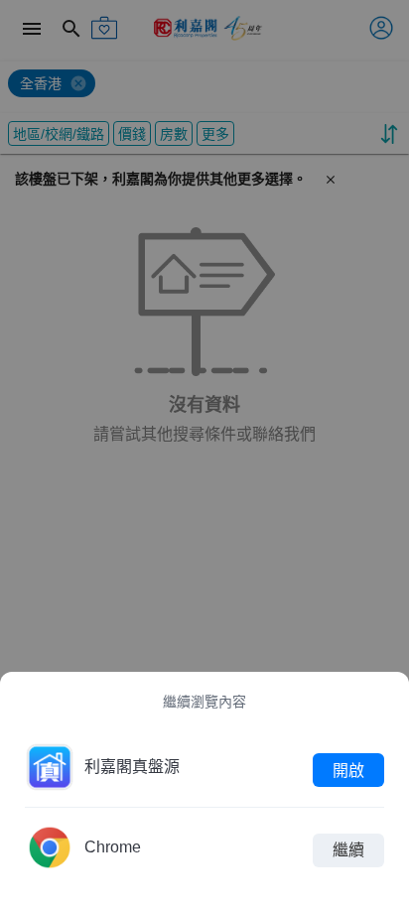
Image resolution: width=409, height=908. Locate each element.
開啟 (348, 769)
